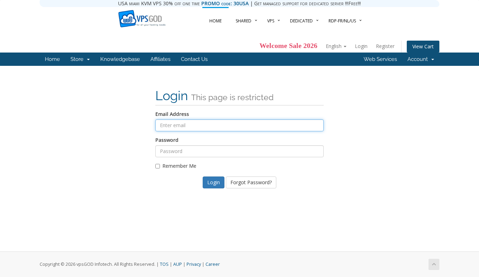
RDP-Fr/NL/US (342, 21)
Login (361, 46)
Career (212, 264)
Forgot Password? (251, 182)
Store (78, 59)
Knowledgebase (120, 59)
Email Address (172, 114)
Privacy (194, 264)
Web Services (380, 59)
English (334, 46)
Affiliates (160, 59)
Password (166, 140)
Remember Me (179, 165)
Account (419, 59)
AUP (177, 264)
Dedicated (301, 21)
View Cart (423, 46)
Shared (243, 21)
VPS (270, 21)
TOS (164, 264)
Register (385, 46)
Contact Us (194, 59)
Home (215, 21)
